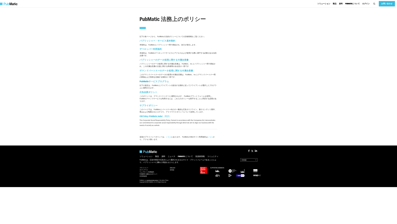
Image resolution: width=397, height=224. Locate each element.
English (172, 168)
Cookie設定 (143, 176)
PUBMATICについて (352, 4)
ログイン (366, 4)
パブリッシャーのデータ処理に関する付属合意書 (164, 60)
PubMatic (148, 174)
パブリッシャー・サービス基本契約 (157, 41)
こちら (168, 137)
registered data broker (152, 180)
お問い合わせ (386, 4)
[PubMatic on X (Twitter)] (252, 151)
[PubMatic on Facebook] (249, 151)
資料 (341, 4)
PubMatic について (185, 156)
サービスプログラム (154, 81)
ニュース (171, 156)
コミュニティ (212, 156)
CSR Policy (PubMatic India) (151, 116)
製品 (335, 4)
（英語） (167, 116)
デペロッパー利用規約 (151, 49)
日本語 (244, 160)
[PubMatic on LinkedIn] (256, 151)
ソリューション (323, 4)
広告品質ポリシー (148, 92)
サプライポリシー (149, 105)
